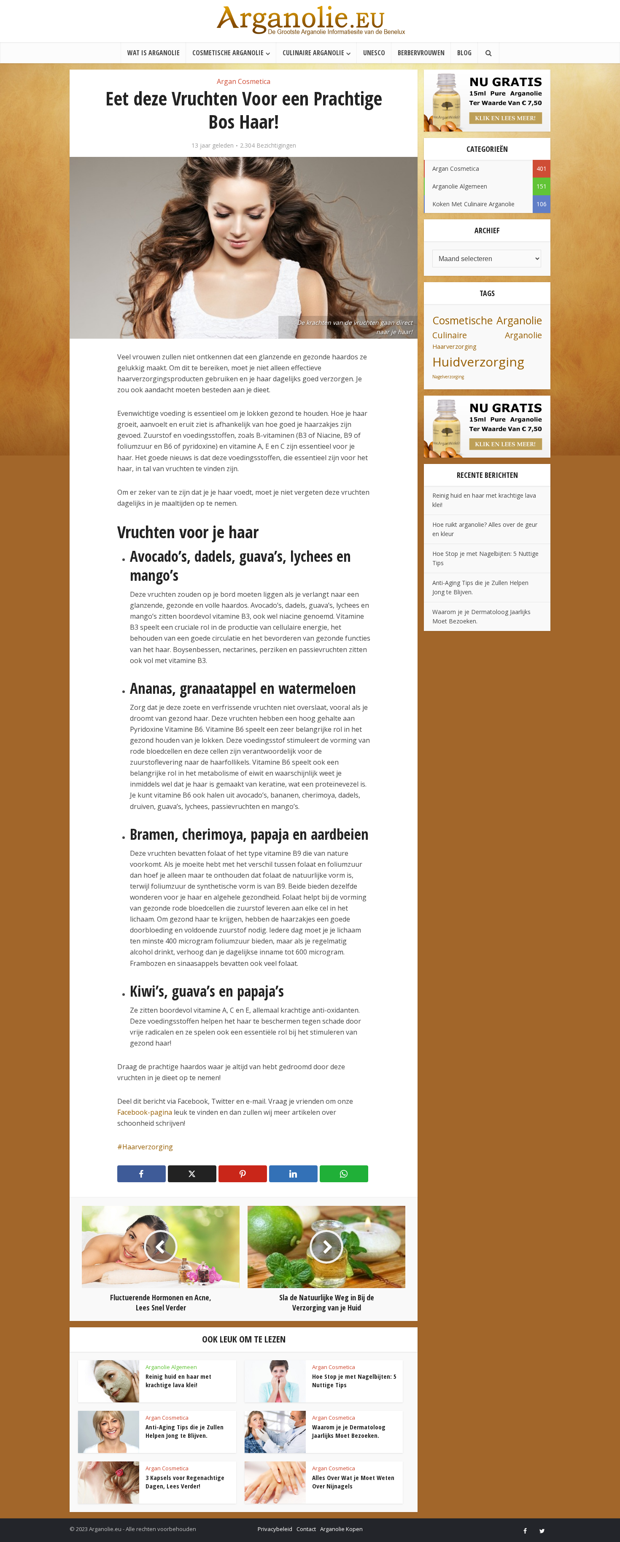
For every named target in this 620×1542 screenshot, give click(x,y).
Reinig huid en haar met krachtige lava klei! (178, 1380)
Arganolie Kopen (341, 1529)
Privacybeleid (275, 1529)
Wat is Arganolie (153, 52)
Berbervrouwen (421, 52)
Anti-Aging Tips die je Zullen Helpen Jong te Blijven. (185, 1431)
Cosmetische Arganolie (228, 52)
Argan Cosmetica (243, 81)
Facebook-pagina (144, 1112)
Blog (464, 52)
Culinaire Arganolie (313, 52)
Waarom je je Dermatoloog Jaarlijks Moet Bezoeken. (348, 1431)
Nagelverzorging (448, 377)
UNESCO (374, 52)
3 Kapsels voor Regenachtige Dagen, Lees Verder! (185, 1481)
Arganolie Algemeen (171, 1367)
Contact (306, 1529)
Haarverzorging (147, 1146)
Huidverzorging (478, 361)
